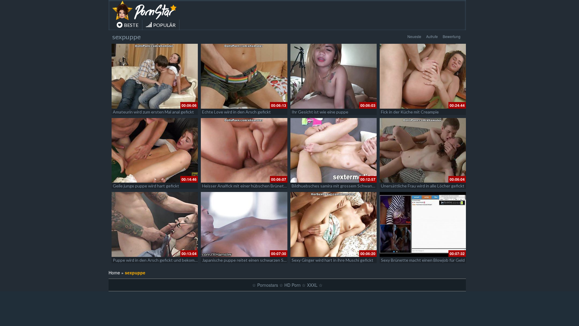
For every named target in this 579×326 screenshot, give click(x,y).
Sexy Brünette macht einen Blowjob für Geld (423, 260)
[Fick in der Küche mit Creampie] (423, 76)
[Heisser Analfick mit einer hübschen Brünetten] (244, 150)
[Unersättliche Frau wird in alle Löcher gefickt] (423, 150)
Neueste (414, 36)
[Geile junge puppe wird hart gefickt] (155, 150)
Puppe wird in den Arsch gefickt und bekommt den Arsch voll (170, 260)
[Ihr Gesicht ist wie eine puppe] (333, 76)
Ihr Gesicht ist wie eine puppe (320, 111)
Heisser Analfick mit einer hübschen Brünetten (246, 185)
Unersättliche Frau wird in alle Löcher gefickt (422, 185)
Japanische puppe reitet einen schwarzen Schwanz (250, 260)
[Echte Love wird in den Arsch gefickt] (244, 76)
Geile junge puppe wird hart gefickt (146, 185)
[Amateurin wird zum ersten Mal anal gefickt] (155, 76)
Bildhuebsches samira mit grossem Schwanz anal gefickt (344, 185)
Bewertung (451, 36)
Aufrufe (432, 36)
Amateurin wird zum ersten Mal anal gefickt (153, 111)
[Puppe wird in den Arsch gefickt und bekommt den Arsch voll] (155, 224)
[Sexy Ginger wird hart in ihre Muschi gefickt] (333, 224)
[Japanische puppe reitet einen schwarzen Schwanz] (244, 224)
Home (114, 273)
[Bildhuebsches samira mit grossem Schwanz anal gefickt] (333, 150)
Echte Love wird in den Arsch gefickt (236, 111)
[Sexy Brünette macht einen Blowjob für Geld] (423, 224)
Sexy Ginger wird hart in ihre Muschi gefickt (332, 260)
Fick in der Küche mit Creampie (410, 111)
